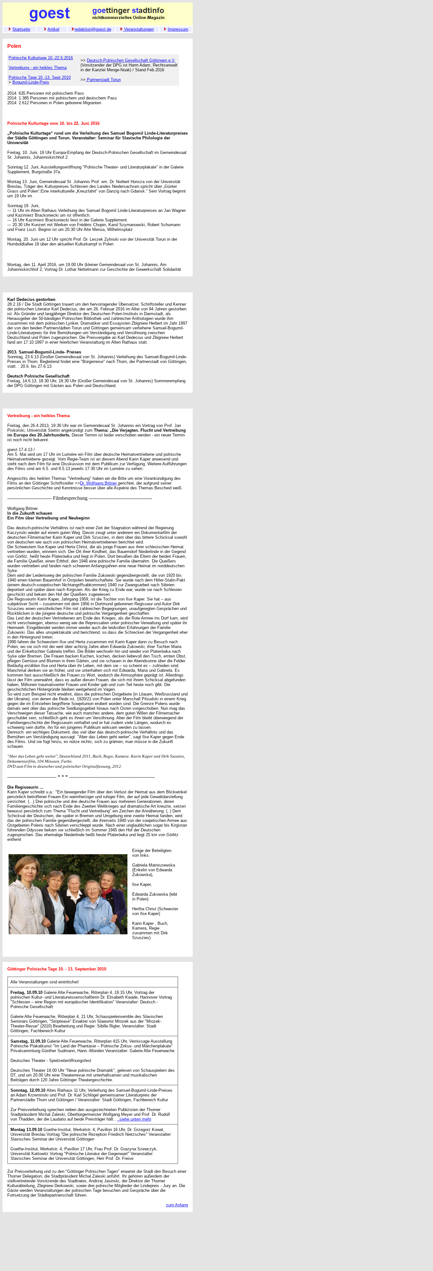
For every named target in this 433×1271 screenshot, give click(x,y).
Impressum (178, 29)
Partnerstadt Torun (103, 79)
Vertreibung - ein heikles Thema (38, 67)
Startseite (21, 29)
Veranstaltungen (138, 29)
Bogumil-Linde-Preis (30, 82)
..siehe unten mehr (134, 1119)
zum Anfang (177, 1205)
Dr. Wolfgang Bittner (99, 483)
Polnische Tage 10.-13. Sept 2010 (40, 77)
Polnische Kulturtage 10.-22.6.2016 (41, 57)
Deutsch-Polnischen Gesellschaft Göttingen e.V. (131, 60)
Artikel (53, 29)
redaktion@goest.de (92, 29)
